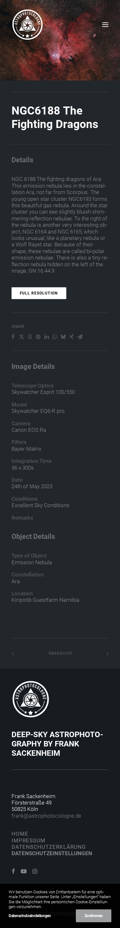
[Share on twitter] (21, 337)
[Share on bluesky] (63, 337)
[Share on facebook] (13, 337)
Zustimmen (93, 916)
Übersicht (60, 653)
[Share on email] (80, 337)
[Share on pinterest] (38, 337)
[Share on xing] (71, 337)
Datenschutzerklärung (49, 847)
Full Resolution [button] (39, 293)
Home (20, 833)
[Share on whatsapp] (55, 337)
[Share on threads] (30, 337)
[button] (105, 24)
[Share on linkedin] (46, 337)
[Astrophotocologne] (28, 25)
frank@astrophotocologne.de (46, 816)
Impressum (28, 840)
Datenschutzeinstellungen (52, 853)
